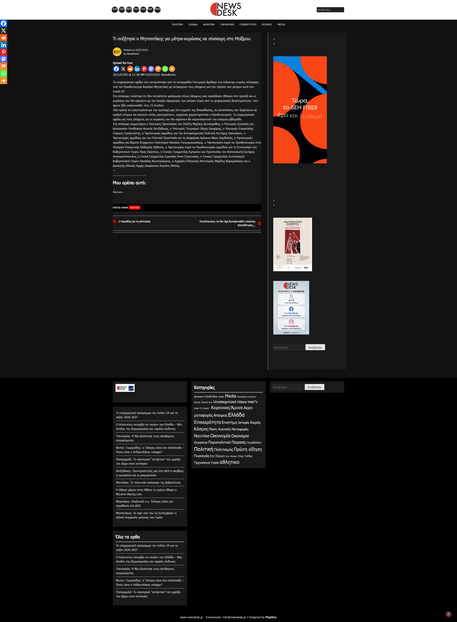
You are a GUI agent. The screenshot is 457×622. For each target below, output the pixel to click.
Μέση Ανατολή (220, 429)
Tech (210, 402)
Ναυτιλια (201, 435)
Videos (242, 401)
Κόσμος (149, 10)
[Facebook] (116, 69)
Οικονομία (136, 10)
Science (252, 396)
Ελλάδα (122, 10)
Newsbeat (242, 396)
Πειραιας (239, 441)
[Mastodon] (151, 69)
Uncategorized (224, 401)
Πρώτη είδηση (248, 449)
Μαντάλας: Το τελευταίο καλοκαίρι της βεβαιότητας (148, 482)
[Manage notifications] (448, 614)
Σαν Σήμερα (217, 456)
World (206, 408)
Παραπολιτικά (219, 441)
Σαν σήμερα (231, 456)
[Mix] (158, 69)
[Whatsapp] (165, 69)
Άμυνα (237, 407)
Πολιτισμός (223, 449)
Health (221, 396)
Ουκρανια (200, 442)
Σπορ (241, 456)
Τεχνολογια (202, 462)
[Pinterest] (144, 69)
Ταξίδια (248, 456)
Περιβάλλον (254, 442)
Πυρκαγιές (201, 455)
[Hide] (1, 87)
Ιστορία (243, 422)
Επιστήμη (229, 422)
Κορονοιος (220, 407)
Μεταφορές (240, 429)
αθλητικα (129, 10)
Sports (197, 402)
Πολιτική (114, 10)
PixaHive (270, 617)
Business (198, 396)
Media (157, 10)
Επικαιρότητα (143, 10)
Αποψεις (220, 415)
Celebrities (210, 396)
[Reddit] (130, 69)
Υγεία (215, 462)
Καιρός (255, 422)
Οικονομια (240, 435)
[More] (172, 69)
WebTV (252, 402)
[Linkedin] (137, 69)
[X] (123, 69)
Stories (204, 402)
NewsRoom (133, 53)
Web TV (198, 408)
